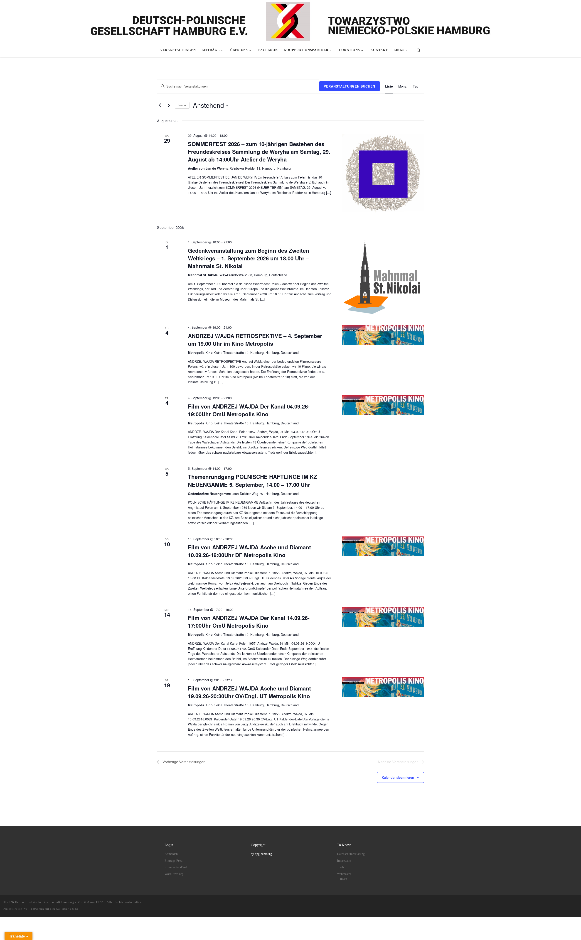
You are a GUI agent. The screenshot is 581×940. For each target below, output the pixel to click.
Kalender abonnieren (398, 777)
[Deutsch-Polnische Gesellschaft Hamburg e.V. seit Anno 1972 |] (291, 21)
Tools (340, 867)
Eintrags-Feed (173, 860)
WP (25, 908)
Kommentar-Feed (176, 867)
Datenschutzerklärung (351, 854)
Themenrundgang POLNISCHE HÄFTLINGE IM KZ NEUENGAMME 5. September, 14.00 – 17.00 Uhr (252, 480)
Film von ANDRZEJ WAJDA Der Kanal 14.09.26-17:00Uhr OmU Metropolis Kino (249, 621)
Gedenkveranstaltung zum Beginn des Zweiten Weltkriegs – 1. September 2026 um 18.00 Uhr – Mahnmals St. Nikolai (248, 258)
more (343, 878)
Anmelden (171, 854)
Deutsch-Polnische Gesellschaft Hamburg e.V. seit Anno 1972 (59, 902)
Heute (182, 105)
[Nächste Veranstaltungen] (168, 105)
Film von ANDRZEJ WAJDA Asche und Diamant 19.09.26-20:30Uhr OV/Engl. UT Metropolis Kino (249, 692)
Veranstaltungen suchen (349, 86)
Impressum (344, 860)
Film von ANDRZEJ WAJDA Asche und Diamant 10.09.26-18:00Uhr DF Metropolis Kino (249, 551)
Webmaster (344, 874)
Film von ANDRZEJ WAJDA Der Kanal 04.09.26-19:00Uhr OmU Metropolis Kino (249, 410)
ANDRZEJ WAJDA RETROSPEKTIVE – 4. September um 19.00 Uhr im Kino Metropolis (255, 339)
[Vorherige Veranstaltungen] (159, 105)
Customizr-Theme (67, 908)
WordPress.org (174, 874)
